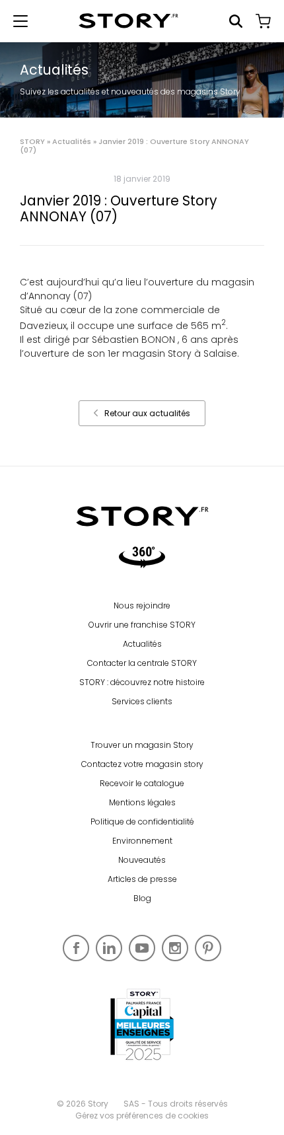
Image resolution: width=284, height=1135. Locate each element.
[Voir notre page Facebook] (76, 948)
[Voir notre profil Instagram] (175, 948)
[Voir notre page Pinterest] (208, 948)
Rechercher (235, 21)
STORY (32, 141)
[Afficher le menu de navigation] (20, 21)
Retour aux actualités (147, 413)
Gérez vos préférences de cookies (142, 1115)
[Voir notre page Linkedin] (109, 948)
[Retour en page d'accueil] (128, 20)
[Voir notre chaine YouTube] (142, 948)
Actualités (71, 141)
